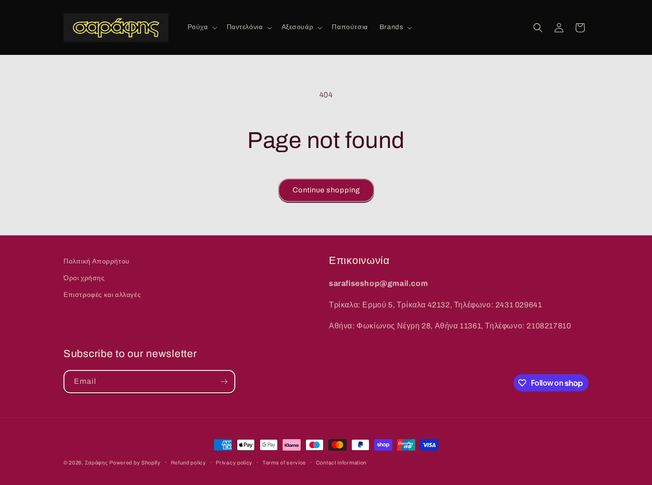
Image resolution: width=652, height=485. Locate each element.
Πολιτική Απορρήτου (96, 261)
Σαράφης (96, 462)
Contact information (341, 462)
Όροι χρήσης (84, 278)
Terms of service (284, 462)
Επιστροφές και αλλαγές (102, 294)
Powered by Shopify (135, 462)
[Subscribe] (223, 381)
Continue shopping (326, 190)
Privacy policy (234, 462)
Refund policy (188, 462)
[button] (201, 27)
